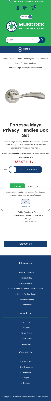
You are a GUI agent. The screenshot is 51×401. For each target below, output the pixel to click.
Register (18, 8)
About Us (26, 322)
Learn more (25, 207)
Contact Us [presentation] (33, 186)
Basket (32, 8)
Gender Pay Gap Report (26, 294)
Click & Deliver (26, 339)
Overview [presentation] (17, 186)
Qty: (5, 169)
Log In (25, 8)
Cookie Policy (26, 283)
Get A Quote (26, 372)
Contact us (26, 362)
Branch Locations (26, 367)
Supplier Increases (26, 299)
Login (26, 378)
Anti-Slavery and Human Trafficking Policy (26, 289)
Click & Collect (26, 333)
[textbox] (23, 40)
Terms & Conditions (26, 273)
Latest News (26, 344)
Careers (26, 328)
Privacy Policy (26, 278)
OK (25, 202)
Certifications (27, 305)
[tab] (17, 186)
